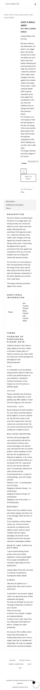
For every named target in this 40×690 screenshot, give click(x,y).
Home (6, 15)
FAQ (20, 668)
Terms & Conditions (16, 664)
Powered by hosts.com (20, 687)
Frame (24, 163)
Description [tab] (10, 201)
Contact (12, 660)
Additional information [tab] (14, 205)
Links (29, 664)
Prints (11, 15)
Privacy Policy (25, 660)
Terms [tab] (8, 208)
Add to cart (28, 178)
